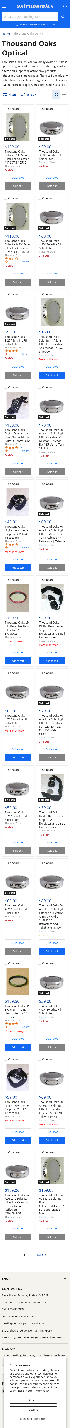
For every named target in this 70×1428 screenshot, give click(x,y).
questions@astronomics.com (28, 1323)
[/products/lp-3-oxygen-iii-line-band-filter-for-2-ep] (18, 981)
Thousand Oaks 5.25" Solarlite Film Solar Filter (17, 719)
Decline (33, 1409)
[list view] (64, 94)
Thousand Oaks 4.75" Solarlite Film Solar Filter (17, 908)
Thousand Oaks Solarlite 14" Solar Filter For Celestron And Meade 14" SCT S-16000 (51, 344)
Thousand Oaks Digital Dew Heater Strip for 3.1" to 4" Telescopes (17, 532)
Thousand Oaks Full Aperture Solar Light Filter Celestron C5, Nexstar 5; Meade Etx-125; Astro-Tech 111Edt (52, 439)
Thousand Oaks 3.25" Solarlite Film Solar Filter (17, 340)
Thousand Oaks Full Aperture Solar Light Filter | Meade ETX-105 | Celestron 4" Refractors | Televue (52, 534)
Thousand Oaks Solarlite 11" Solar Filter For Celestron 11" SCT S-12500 (17, 157)
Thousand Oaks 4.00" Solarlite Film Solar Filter (51, 1009)
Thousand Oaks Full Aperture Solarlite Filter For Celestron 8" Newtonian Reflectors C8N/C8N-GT (17, 1204)
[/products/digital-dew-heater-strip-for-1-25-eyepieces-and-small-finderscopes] (52, 598)
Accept (33, 1400)
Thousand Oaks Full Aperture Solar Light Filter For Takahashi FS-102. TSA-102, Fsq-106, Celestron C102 (52, 725)
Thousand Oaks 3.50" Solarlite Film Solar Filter (51, 155)
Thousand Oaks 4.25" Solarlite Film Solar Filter (51, 244)
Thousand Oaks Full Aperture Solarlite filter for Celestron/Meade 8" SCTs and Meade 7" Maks (51, 1204)
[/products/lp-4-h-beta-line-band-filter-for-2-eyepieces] (18, 598)
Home (6, 33)
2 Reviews (25, 1025)
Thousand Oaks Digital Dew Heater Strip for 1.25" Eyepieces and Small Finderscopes (52, 630)
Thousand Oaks (13, 165)
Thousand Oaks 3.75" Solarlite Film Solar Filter (17, 816)
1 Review (25, 260)
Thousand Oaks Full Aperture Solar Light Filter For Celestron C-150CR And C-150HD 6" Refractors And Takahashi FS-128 (52, 916)
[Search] (63, 16)
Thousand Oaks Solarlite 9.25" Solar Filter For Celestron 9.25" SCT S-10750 (17, 246)
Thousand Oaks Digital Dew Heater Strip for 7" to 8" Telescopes (17, 1107)
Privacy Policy (41, 1390)
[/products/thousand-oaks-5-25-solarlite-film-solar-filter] (18, 691)
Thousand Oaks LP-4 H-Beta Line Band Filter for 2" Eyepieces (17, 628)
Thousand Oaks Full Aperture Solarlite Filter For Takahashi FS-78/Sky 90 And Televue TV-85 (51, 1109)
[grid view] (56, 94)
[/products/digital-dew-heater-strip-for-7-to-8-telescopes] (18, 1077)
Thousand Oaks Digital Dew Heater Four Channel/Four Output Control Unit (17, 435)
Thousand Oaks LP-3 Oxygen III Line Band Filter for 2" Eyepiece (17, 1011)
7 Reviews (25, 449)
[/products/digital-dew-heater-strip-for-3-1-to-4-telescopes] (18, 502)
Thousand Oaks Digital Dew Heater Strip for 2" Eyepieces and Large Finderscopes (52, 819)
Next (40, 1255)
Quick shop (18, 177)
